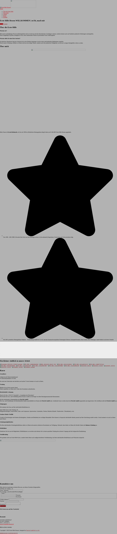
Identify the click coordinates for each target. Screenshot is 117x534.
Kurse (1, 24)
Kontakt (5, 24)
